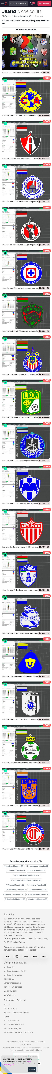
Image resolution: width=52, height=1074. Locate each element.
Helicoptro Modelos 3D (14, 894)
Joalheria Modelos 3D (37, 885)
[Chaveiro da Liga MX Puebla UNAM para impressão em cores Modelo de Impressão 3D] (26, 613)
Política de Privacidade (14, 1024)
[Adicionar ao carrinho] (41, 67)
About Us (9, 914)
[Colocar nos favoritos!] (46, 67)
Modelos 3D (9, 967)
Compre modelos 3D (15, 962)
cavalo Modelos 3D (37, 871)
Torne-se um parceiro (13, 987)
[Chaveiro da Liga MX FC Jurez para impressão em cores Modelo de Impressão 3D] (26, 311)
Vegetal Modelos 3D (15, 885)
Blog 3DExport (10, 991)
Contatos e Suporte (15, 1000)
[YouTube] (39, 1063)
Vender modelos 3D (12, 983)
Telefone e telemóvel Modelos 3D (26, 880)
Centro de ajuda (10, 1008)
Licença (7, 1016)
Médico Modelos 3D (38, 890)
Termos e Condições (12, 1028)
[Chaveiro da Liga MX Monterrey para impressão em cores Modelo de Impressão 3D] (26, 484)
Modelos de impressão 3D (15, 971)
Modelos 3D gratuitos (13, 975)
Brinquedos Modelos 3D (16, 890)
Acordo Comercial (11, 1020)
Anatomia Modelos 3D (38, 899)
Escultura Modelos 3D (14, 866)
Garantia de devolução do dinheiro (18, 1032)
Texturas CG (9, 979)
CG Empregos (10, 995)
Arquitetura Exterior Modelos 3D (26, 875)
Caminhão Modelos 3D (15, 899)
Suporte (7, 1004)
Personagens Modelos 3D (37, 866)
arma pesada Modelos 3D (38, 894)
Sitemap (39, 1050)
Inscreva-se (44, 3)
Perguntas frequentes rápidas (16, 1012)
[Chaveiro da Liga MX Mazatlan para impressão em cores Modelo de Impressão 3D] (26, 441)
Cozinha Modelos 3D (17, 871)
